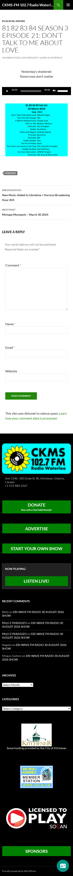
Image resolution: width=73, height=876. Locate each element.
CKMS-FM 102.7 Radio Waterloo (28, 5)
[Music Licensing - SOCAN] (36, 818)
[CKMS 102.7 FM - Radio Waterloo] (36, 458)
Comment (13, 265)
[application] (36, 91)
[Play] (7, 91)
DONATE (36, 506)
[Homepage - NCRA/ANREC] (36, 776)
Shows (20, 21)
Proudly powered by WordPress (19, 871)
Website (11, 371)
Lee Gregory (30, 57)
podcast (10, 173)
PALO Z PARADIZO (14, 623)
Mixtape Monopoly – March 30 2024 (25, 212)
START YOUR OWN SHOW (36, 548)
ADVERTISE (36, 528)
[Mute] (54, 91)
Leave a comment (51, 57)
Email (10, 347)
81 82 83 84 (8, 21)
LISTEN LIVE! (36, 581)
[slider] (63, 90)
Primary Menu (68, 5)
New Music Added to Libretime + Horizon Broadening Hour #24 (36, 195)
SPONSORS (36, 851)
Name (10, 324)
